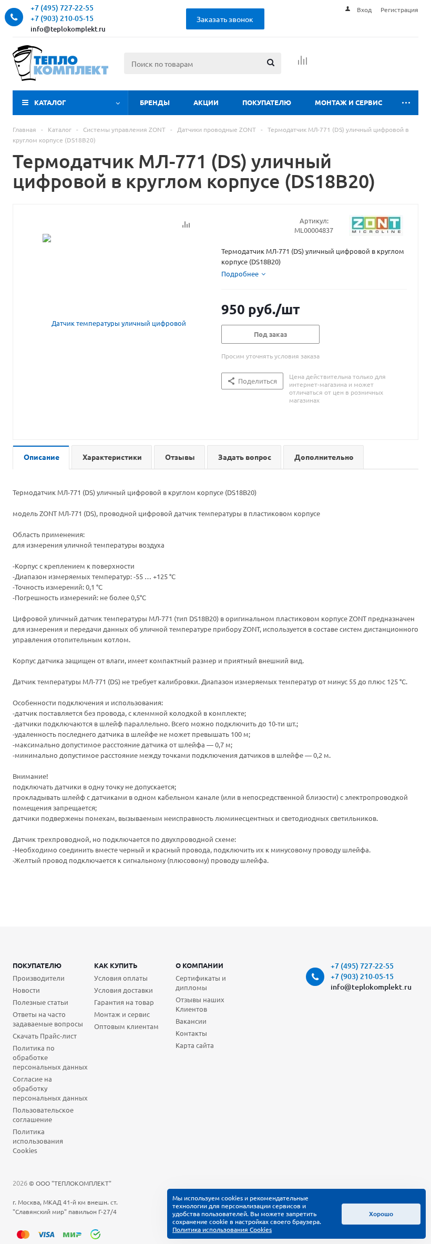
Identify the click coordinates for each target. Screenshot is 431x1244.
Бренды (155, 102)
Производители (39, 977)
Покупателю (266, 102)
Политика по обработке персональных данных (50, 1057)
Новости (26, 989)
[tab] (243, 274)
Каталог (50, 102)
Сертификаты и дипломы (201, 982)
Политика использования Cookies (38, 1141)
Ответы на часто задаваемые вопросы (48, 1019)
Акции (206, 102)
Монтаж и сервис (348, 102)
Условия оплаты (121, 977)
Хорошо (381, 1213)
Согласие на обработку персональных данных (50, 1088)
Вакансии (191, 1020)
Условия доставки (123, 989)
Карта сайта (195, 1045)
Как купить (116, 965)
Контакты (191, 1033)
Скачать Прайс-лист (45, 1035)
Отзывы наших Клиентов (200, 1004)
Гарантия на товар (124, 1002)
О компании (199, 965)
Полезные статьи (40, 1002)
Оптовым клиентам (126, 1026)
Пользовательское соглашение (43, 1114)
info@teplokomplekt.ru (68, 29)
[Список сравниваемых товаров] (303, 63)
